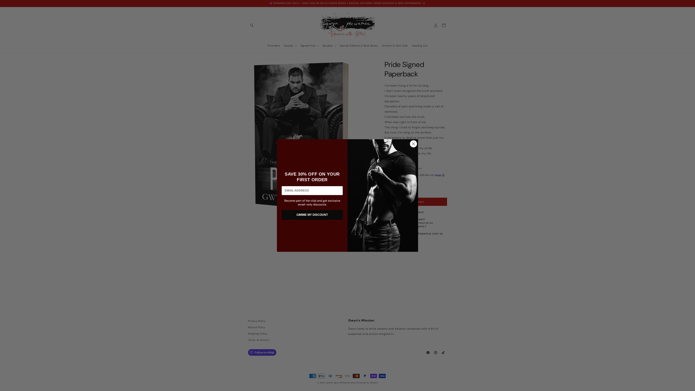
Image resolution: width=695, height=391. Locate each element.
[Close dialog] (413, 144)
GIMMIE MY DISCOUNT (312, 214)
